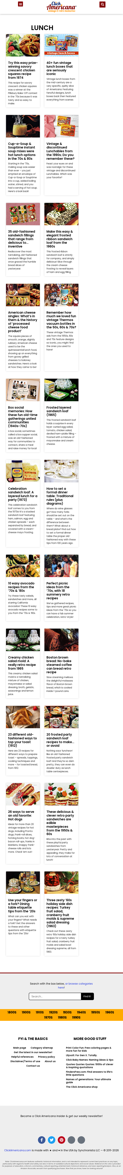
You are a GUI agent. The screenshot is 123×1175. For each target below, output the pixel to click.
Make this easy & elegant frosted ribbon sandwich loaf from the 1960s (59, 239)
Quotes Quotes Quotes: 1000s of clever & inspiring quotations (89, 1066)
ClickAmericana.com (17, 1150)
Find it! (87, 996)
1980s (62, 1017)
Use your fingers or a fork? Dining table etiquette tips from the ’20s (22, 905)
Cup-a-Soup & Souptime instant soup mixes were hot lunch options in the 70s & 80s (22, 151)
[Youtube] (81, 1140)
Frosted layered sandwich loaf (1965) (58, 411)
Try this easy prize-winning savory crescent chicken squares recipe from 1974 (23, 70)
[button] (20, 4)
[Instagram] (71, 1140)
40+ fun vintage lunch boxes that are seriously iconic (59, 68)
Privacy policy (46, 1056)
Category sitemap (42, 1047)
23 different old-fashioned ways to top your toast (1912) (22, 740)
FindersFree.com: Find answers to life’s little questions (89, 1073)
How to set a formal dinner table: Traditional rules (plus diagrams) (59, 496)
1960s (109, 1012)
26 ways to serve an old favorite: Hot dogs (21, 815)
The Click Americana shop (82, 1086)
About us (50, 1061)
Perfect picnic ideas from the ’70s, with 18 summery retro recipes (58, 590)
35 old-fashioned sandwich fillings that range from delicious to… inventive (21, 239)
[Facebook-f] (41, 1140)
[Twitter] (51, 1140)
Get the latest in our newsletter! (33, 1052)
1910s (40, 1012)
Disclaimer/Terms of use (25, 1061)
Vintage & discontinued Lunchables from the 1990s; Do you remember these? (60, 151)
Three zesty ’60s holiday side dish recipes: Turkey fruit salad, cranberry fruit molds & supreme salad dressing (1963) (60, 913)
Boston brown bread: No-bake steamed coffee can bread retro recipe (59, 664)
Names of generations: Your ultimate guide (88, 1081)
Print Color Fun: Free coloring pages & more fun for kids (88, 1049)
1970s (48, 1017)
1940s (81, 1012)
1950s (95, 1012)
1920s (53, 1012)
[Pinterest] (61, 1140)
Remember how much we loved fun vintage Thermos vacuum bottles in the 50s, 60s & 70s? (61, 320)
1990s (76, 1017)
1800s (12, 1012)
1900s (26, 1012)
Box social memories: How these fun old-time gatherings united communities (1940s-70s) (23, 416)
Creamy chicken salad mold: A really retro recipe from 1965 (22, 663)
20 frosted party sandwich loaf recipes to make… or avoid (60, 740)
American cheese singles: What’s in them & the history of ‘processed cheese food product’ (22, 321)
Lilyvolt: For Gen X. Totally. (81, 1055)
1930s (67, 1012)
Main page (19, 1047)
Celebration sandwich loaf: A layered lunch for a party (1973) (22, 494)
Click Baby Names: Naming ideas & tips (89, 1059)
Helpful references (22, 1056)
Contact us (33, 1065)
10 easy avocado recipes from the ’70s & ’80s (21, 587)
